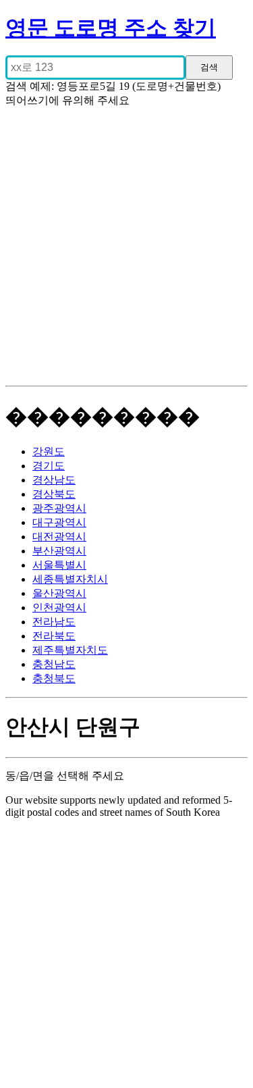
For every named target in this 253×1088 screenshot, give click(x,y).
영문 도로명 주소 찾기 (110, 28)
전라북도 (54, 636)
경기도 (48, 465)
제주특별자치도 (70, 650)
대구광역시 (59, 522)
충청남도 (54, 664)
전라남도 (54, 621)
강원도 (48, 451)
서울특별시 (59, 565)
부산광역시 (59, 550)
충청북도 (54, 678)
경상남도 (54, 480)
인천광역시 (59, 607)
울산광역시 (59, 593)
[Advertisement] (126, 252)
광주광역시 (59, 508)
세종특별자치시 (70, 579)
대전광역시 (59, 536)
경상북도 (54, 494)
